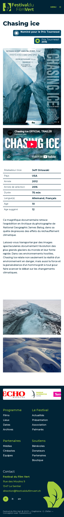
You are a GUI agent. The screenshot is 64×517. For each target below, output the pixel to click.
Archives (8, 429)
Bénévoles (38, 446)
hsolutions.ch (25, 513)
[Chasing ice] (32, 317)
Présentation (40, 420)
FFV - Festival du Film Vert (19, 7)
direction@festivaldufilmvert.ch (22, 491)
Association (39, 424)
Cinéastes (9, 450)
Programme (12, 410)
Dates (6, 424)
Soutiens (39, 441)
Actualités (38, 415)
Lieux (6, 420)
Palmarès (38, 429)
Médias (7, 446)
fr (6, 499)
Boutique (37, 460)
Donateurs (38, 450)
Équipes (8, 455)
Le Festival (40, 410)
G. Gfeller (47, 511)
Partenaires (12, 441)
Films (6, 415)
